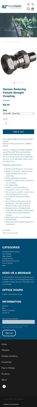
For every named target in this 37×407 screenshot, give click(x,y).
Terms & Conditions (8, 310)
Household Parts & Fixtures (11, 252)
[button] (28, 9)
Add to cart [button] (18, 132)
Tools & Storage (7, 263)
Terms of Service (15, 327)
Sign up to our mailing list (10, 318)
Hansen (18, 42)
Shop (4, 265)
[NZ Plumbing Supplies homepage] (14, 6)
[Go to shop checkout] (33, 9)
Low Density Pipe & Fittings (12, 232)
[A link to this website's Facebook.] (4, 386)
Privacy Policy (5, 327)
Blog (3, 308)
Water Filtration (7, 256)
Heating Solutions (7, 258)
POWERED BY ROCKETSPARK (11, 404)
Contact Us (5, 313)
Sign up (9, 333)
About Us (5, 306)
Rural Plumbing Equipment (10, 261)
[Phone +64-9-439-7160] (33, 4)
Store (4, 42)
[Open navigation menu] (28, 4)
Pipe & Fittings (11, 42)
